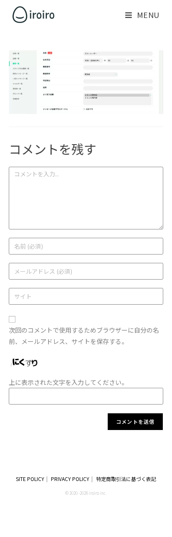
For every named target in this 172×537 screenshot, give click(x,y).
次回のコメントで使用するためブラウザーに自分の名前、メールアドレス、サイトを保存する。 (84, 336)
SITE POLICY (30, 478)
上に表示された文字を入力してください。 (68, 382)
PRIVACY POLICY (70, 478)
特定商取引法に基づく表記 (126, 478)
